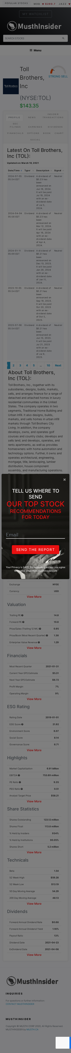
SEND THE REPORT (35, 550)
